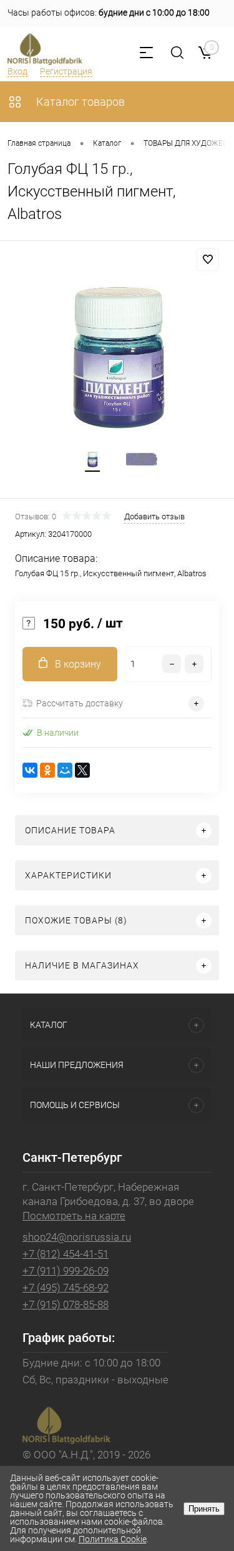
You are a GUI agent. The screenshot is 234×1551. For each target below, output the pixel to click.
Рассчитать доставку (79, 703)
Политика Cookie (113, 1539)
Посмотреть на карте (73, 1215)
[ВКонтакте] (29, 770)
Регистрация (66, 71)
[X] (82, 770)
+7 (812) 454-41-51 (65, 1254)
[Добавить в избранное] (208, 259)
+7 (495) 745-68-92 (65, 1287)
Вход (17, 71)
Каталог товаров (79, 101)
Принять (204, 1508)
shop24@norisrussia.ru (76, 1237)
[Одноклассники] (47, 770)
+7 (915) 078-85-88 (65, 1304)
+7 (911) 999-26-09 (65, 1270)
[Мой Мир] (64, 770)
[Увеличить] (117, 356)
